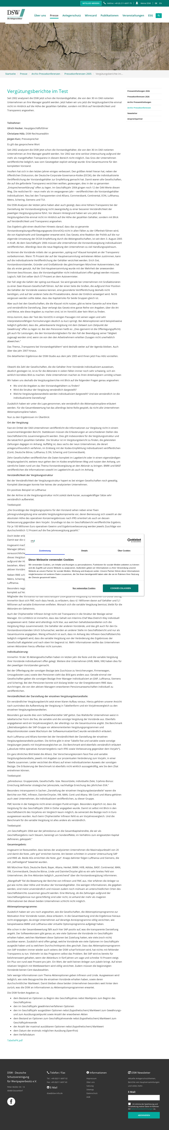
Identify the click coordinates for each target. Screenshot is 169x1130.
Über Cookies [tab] (124, 551)
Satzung (90, 1086)
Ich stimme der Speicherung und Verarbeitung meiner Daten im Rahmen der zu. (143, 1106)
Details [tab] (84, 551)
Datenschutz (92, 1093)
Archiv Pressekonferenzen (46, 73)
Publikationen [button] (110, 15)
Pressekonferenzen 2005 (77, 73)
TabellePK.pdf (15, 1040)
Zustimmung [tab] (45, 551)
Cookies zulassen (120, 588)
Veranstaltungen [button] (133, 15)
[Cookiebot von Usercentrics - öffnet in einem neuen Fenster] (129, 540)
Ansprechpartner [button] (135, 119)
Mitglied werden (91, 3)
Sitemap (90, 1089)
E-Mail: (132, 1091)
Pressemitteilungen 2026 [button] (138, 91)
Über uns (90, 1082)
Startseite (10, 73)
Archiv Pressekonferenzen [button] (139, 107)
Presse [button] (54, 15)
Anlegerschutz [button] (71, 15)
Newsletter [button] (132, 113)
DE (156, 3)
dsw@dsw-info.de (55, 1093)
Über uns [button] (40, 15)
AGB (88, 1097)
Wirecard (91, 15)
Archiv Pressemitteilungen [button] (139, 102)
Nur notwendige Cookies (84, 588)
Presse (23, 73)
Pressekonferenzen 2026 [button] (138, 96)
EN (160, 3)
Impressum (91, 1078)
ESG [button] (150, 15)
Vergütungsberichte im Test (37, 91)
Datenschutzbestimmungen (142, 1109)
